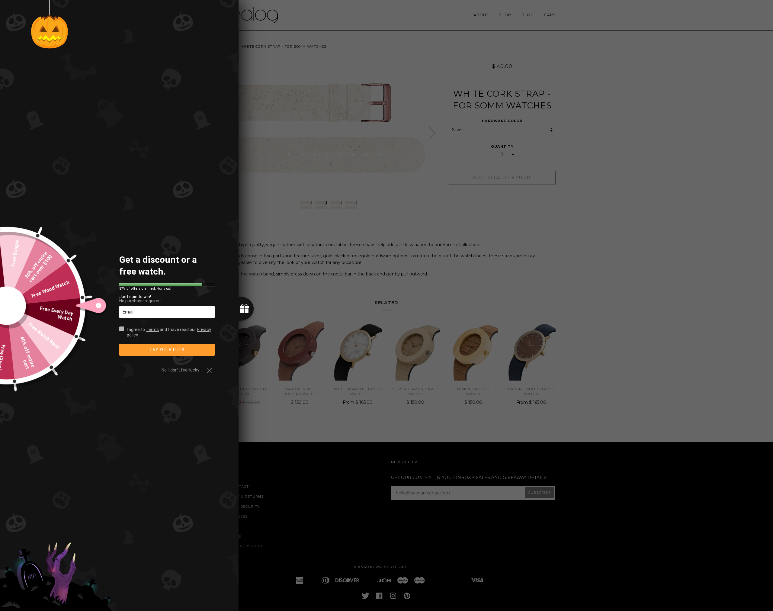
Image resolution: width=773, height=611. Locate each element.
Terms (152, 329)
